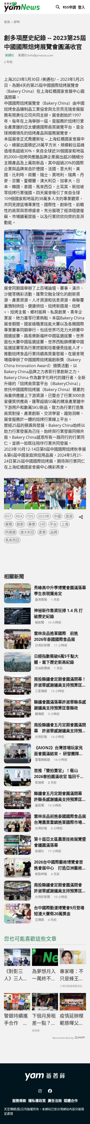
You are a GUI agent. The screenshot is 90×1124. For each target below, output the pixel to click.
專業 (31, 524)
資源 (69, 516)
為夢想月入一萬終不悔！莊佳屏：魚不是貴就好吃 (44, 975)
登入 (81, 7)
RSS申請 (69, 7)
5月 (42, 524)
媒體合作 (71, 1100)
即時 (17, 22)
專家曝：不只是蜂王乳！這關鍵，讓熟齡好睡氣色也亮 (72, 975)
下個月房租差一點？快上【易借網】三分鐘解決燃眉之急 (44, 1020)
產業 (42, 532)
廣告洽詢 (55, 1100)
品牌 (53, 532)
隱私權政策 (37, 1100)
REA (19, 516)
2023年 (44, 516)
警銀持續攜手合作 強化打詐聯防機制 (16, 1020)
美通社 (9, 55)
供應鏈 (10, 532)
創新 (20, 524)
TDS (30, 516)
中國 (57, 516)
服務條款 (19, 1100)
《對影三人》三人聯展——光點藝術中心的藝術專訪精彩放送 (16, 975)
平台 (53, 524)
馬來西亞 (12, 540)
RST (8, 516)
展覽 (8, 524)
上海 (64, 524)
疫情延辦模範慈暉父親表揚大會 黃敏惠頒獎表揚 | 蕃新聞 (72, 1020)
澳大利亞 (27, 532)
